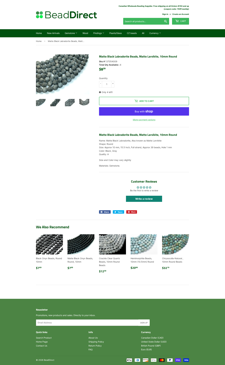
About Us (93, 337)
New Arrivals (53, 33)
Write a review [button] (144, 198)
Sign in (165, 14)
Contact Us (41, 345)
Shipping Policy (96, 341)
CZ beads (132, 33)
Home (39, 33)
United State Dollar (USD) (154, 341)
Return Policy (95, 345)
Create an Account (180, 14)
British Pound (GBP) (151, 345)
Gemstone (70, 33)
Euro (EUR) (146, 349)
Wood (85, 33)
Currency (154, 33)
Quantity (103, 78)
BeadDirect (49, 360)
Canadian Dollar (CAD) (152, 337)
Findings (97, 33)
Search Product (44, 337)
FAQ (90, 349)
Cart (183, 21)
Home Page (42, 341)
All (143, 33)
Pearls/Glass (115, 33)
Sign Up (144, 323)
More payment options (144, 119)
